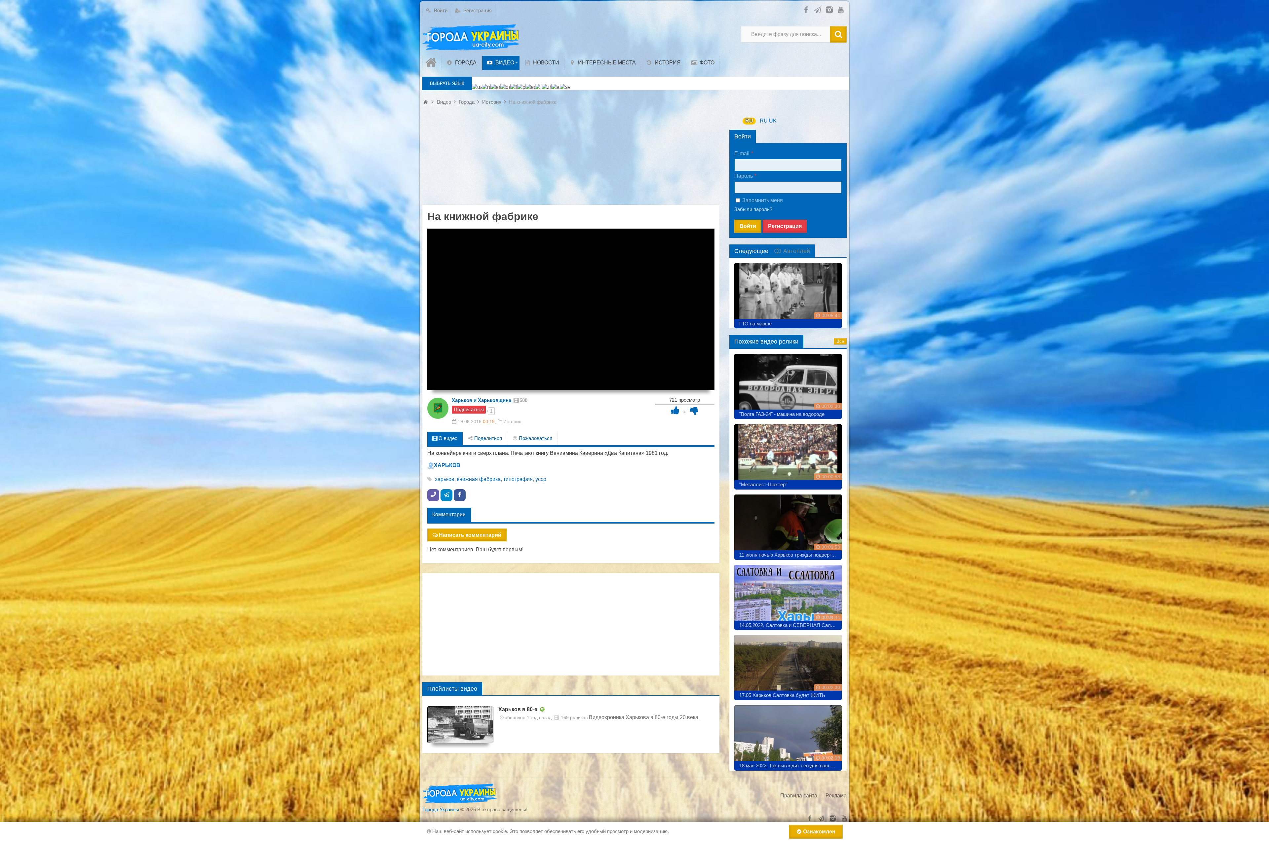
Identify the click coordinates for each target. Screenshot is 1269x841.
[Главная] (432, 63)
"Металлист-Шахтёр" (763, 484)
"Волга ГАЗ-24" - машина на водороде (782, 414)
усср (540, 479)
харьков (444, 479)
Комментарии (449, 514)
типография (518, 479)
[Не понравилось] (694, 410)
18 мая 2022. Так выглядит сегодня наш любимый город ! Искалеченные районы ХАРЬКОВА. (790, 765)
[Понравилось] (675, 410)
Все (840, 341)
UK (773, 121)
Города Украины (440, 809)
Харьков (447, 465)
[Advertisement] (570, 158)
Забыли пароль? (753, 209)
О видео (447, 438)
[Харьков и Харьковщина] (437, 408)
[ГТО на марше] (788, 293)
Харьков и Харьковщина (481, 400)
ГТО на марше (755, 323)
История (512, 421)
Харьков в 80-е (517, 709)
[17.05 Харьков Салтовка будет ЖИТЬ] (788, 665)
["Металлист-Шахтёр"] (788, 454)
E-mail (742, 153)
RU (749, 121)
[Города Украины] (471, 37)
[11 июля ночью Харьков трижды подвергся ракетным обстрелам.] (788, 524)
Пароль (743, 176)
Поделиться (487, 438)
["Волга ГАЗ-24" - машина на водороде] (788, 384)
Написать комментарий (470, 535)
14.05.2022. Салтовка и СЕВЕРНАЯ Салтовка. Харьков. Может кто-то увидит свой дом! (790, 625)
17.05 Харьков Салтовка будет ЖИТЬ (782, 695)
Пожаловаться (535, 438)
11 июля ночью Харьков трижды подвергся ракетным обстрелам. (790, 555)
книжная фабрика (479, 479)
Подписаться (469, 409)
